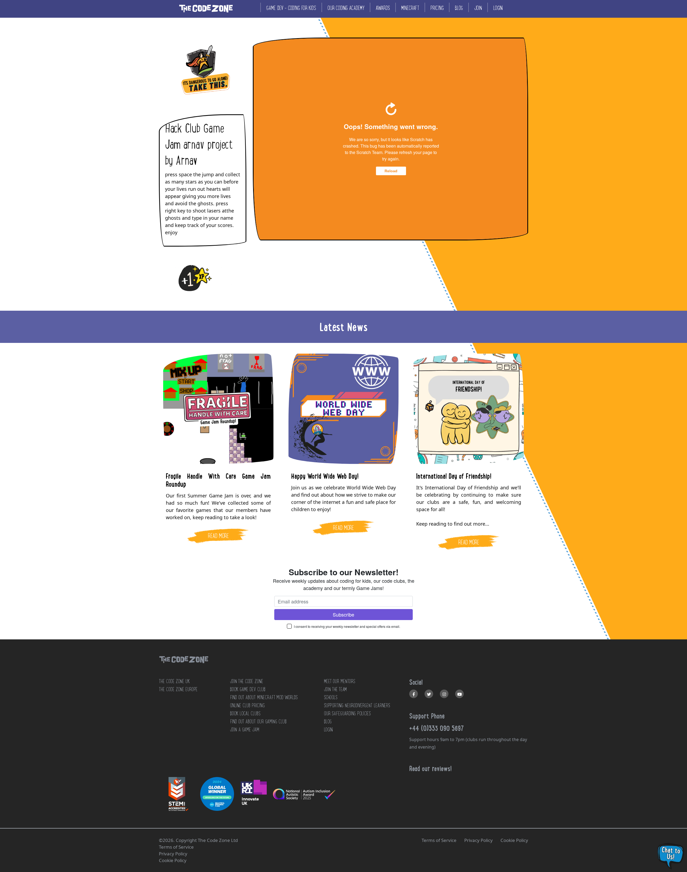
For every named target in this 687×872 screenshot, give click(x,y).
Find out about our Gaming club (258, 721)
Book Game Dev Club (247, 689)
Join (478, 8)
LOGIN (328, 729)
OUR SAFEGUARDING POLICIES (347, 713)
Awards (383, 8)
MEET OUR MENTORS (339, 681)
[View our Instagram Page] (444, 694)
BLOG (328, 721)
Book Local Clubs (245, 713)
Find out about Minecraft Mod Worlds (264, 697)
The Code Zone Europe (178, 689)
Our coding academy (345, 8)
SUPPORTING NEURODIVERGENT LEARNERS (357, 705)
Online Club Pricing (247, 705)
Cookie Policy (514, 840)
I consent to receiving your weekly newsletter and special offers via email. (347, 626)
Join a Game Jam (244, 729)
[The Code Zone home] (183, 666)
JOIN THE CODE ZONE (246, 681)
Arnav (186, 160)
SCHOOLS (330, 697)
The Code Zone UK (174, 681)
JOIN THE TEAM (335, 689)
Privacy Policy (478, 840)
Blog (459, 8)
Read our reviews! (430, 768)
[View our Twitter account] (429, 694)
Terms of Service (439, 840)
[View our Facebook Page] (413, 694)
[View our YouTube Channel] (459, 694)
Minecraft (410, 8)
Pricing (437, 8)
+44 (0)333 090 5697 (436, 728)
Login (498, 8)
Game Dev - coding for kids (291, 8)
